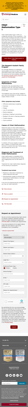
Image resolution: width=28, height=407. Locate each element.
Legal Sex (6, 260)
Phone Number (7, 271)
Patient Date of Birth (9, 253)
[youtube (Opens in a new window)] (21, 375)
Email (4, 277)
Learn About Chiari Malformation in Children (14, 59)
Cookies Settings (14, 400)
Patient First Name (8, 241)
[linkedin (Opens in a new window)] (14, 375)
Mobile (8, 268)
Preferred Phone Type (9, 266)
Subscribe (22, 383)
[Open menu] (25, 14)
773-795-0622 (11, 77)
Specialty (5, 235)
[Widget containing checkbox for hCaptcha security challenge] (14, 301)
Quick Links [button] (5, 345)
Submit (14, 327)
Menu (24, 24)
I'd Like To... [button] (5, 340)
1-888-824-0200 (14, 367)
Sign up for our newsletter (9, 380)
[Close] (26, 386)
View (14, 8)
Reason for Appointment (10, 290)
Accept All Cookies (14, 404)
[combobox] (4, 262)
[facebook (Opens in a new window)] (7, 375)
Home (15, 268)
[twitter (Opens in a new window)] (10, 375)
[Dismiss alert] (25, 6)
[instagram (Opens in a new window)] (17, 375)
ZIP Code (5, 284)
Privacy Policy (9, 322)
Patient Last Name (8, 247)
